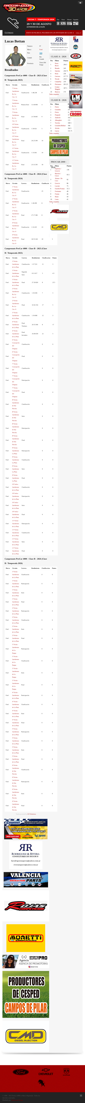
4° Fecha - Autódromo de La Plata (15, 324)
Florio (57, 107)
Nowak (57, 79)
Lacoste (57, 186)
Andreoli (57, 117)
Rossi (56, 74)
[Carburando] (25, 832)
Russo (57, 197)
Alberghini (58, 120)
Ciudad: (29, 58)
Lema (56, 199)
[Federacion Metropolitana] (75, 39)
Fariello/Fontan (60, 189)
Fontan (57, 194)
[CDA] (75, 56)
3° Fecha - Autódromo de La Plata (15, 315)
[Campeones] (25, 822)
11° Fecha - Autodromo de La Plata (15, 523)
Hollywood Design (17, 1100)
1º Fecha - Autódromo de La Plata (15, 264)
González (58, 109)
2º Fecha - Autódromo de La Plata (15, 611)
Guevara (57, 76)
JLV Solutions (31, 814)
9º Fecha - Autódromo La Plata (15, 450)
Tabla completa (54, 94)
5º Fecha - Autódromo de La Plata (15, 731)
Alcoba (57, 128)
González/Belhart (60, 125)
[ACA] (75, 47)
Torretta (57, 123)
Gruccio (57, 183)
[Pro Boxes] (75, 81)
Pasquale (57, 115)
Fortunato (58, 191)
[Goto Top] (81, 1095)
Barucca (57, 92)
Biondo (57, 68)
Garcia (57, 131)
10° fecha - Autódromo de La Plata (15, 487)
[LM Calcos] (75, 99)
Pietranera (58, 84)
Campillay (58, 81)
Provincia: (30, 63)
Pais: (28, 53)
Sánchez (57, 71)
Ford (40, 49)
